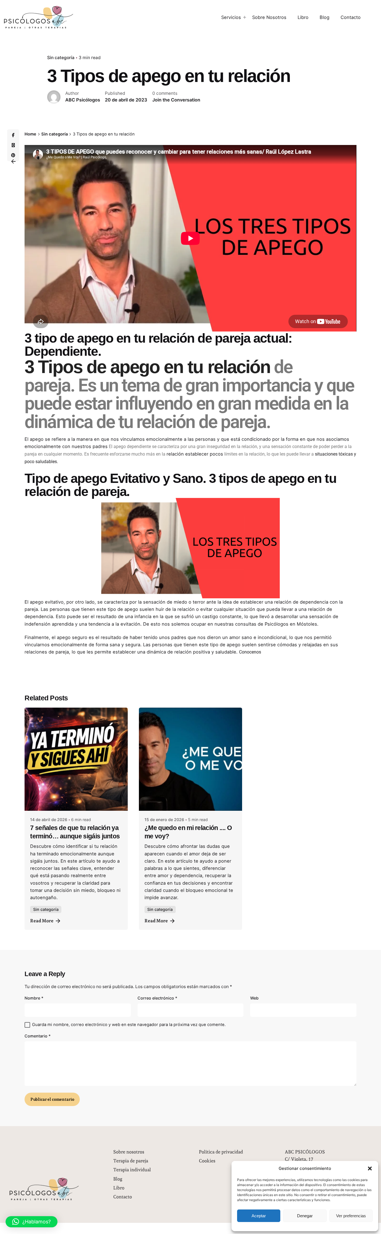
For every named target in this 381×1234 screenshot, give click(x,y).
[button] (370, 1168)
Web (254, 998)
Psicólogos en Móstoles (291, 624)
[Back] (13, 161)
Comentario (38, 1036)
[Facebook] (13, 135)
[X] (13, 145)
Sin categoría (60, 57)
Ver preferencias (351, 1215)
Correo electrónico (157, 998)
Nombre (34, 998)
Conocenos (250, 652)
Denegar (305, 1215)
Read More (42, 920)
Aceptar (259, 1215)
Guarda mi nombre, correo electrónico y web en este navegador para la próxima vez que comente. (129, 1024)
